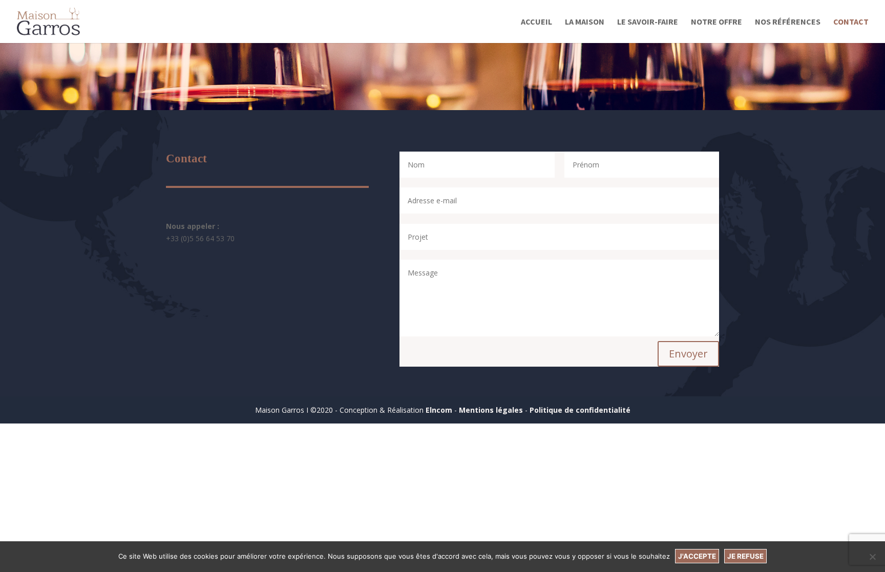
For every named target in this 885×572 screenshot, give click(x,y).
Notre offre (716, 22)
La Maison (584, 22)
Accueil (536, 22)
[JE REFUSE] (872, 557)
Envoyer (688, 354)
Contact (851, 22)
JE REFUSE (745, 556)
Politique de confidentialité (580, 410)
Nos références (787, 22)
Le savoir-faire (647, 22)
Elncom (439, 410)
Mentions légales (491, 410)
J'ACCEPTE (697, 556)
